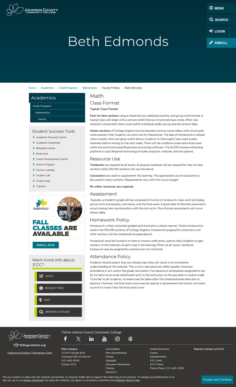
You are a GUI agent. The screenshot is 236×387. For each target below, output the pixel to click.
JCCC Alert (156, 360)
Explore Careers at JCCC (209, 349)
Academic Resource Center (50, 137)
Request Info (54, 288)
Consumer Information (118, 364)
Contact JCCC (69, 364)
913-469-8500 (70, 360)
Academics (47, 88)
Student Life (42, 175)
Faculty (42, 119)
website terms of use (127, 380)
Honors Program (45, 164)
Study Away (42, 181)
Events (154, 353)
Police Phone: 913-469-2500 (167, 368)
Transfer (40, 186)
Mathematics (90, 88)
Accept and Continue (217, 380)
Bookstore (41, 153)
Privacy (110, 356)
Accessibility (113, 349)
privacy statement (33, 380)
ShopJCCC (111, 372)
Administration (158, 356)
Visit (47, 300)
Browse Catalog (57, 312)
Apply (49, 276)
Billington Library (45, 148)
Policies (110, 368)
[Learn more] (57, 223)
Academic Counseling (47, 143)
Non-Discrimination (116, 353)
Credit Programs (68, 88)
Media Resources (159, 349)
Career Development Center (51, 159)
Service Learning (44, 170)
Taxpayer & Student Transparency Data (29, 353)
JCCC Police (156, 364)
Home (32, 88)
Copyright (111, 360)
